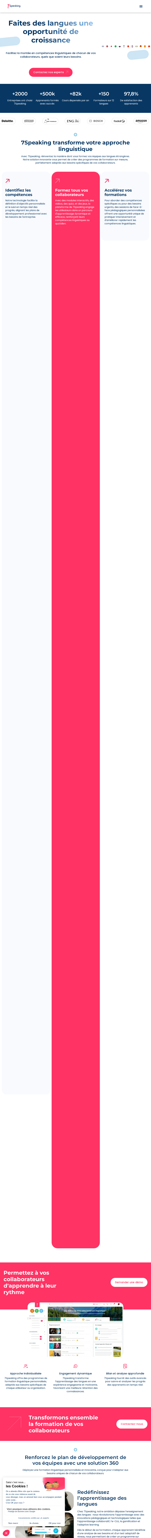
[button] (141, 6)
